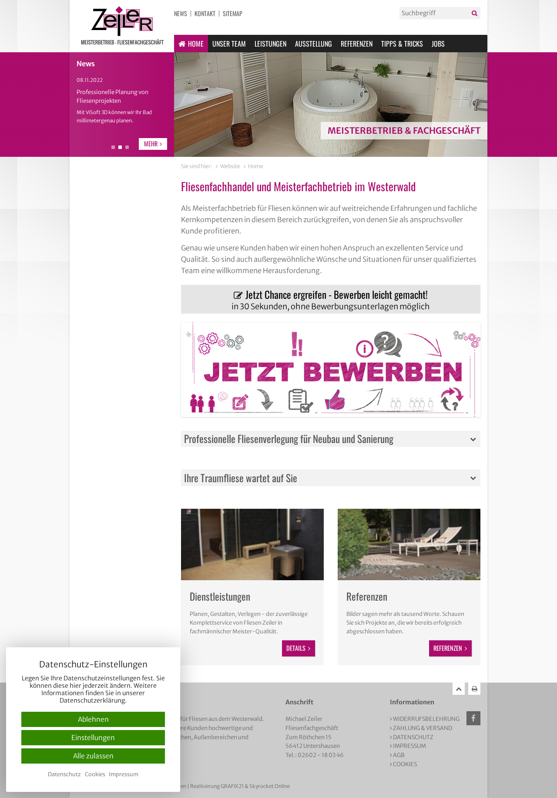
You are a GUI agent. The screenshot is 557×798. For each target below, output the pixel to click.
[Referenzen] (409, 544)
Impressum (409, 746)
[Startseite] (122, 26)
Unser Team (229, 43)
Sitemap (232, 13)
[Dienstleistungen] (252, 544)
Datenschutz (413, 737)
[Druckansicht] (474, 689)
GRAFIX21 (232, 786)
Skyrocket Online (269, 786)
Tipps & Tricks (402, 43)
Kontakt (205, 13)
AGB (399, 755)
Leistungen (270, 43)
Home (196, 43)
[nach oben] (459, 689)
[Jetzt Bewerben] (330, 369)
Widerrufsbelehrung (426, 719)
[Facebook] (473, 718)
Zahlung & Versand (422, 728)
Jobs (438, 43)
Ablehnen (93, 719)
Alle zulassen (93, 756)
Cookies (405, 764)
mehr (151, 143)
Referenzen (356, 43)
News (180, 13)
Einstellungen (93, 738)
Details (295, 648)
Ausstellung (313, 43)
